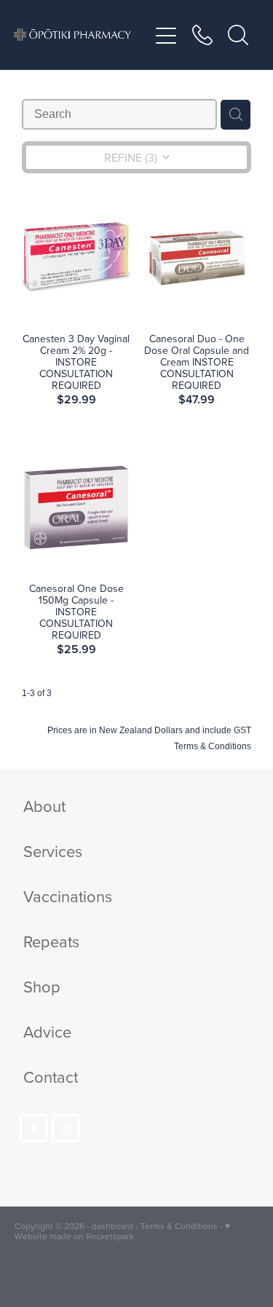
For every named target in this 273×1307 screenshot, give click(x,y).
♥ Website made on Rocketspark (122, 1231)
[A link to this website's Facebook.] (34, 1128)
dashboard (112, 1226)
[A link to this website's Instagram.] (66, 1128)
